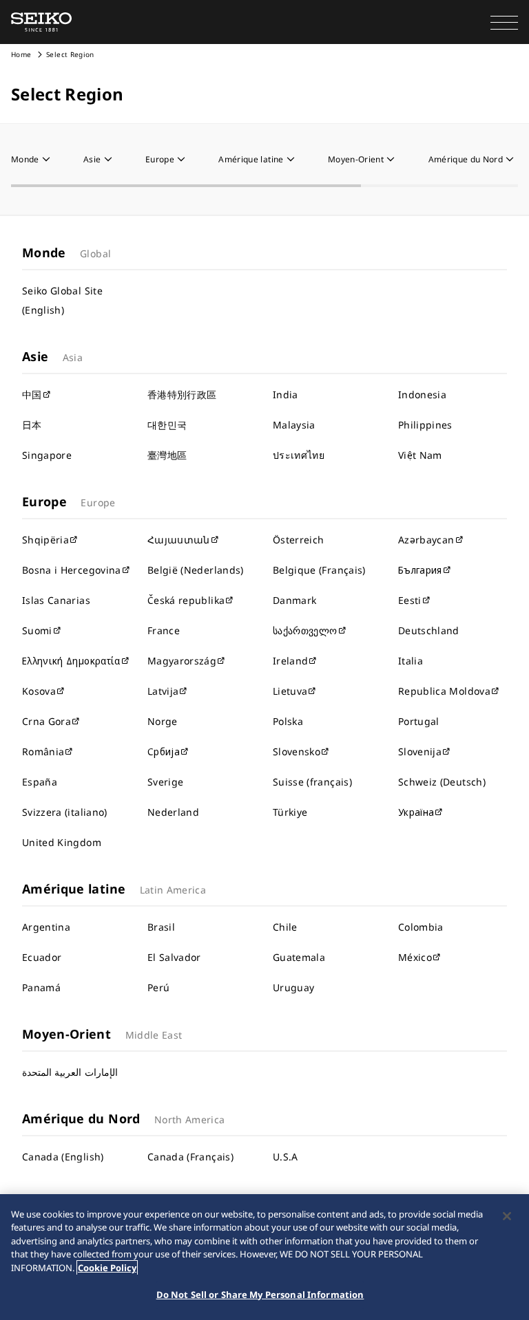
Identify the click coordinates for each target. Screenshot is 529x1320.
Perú (158, 987)
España (39, 781)
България (420, 569)
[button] (504, 22)
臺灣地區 (167, 455)
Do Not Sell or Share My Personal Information (260, 1294)
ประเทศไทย (298, 455)
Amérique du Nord (466, 159)
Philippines (425, 424)
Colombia (421, 926)
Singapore (47, 455)
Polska (288, 721)
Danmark (294, 600)
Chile (285, 926)
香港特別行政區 (181, 394)
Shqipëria (45, 539)
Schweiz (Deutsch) (442, 781)
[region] (264, 1257)
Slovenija (420, 751)
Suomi (37, 630)
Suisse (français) (312, 781)
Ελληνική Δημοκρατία (71, 660)
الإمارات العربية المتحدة (70, 1072)
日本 (32, 424)
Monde (25, 159)
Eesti (410, 600)
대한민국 (167, 424)
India (285, 394)
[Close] (507, 1216)
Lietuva (290, 690)
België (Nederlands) (195, 569)
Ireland (290, 660)
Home (21, 54)
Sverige (165, 781)
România (43, 751)
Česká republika (186, 600)
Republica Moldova (444, 690)
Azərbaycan (426, 539)
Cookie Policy (107, 1268)
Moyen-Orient (356, 159)
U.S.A (285, 1156)
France (163, 630)
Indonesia (422, 394)
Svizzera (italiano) (64, 812)
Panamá (41, 987)
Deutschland (428, 630)
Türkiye (290, 812)
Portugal (418, 721)
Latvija (162, 690)
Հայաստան (178, 539)
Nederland (173, 812)
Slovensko (296, 751)
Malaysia (294, 424)
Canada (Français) (190, 1156)
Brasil (161, 926)
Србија (163, 751)
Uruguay (293, 987)
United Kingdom (61, 842)
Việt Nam (420, 455)
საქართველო (305, 630)
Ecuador (41, 957)
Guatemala (299, 957)
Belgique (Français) (319, 569)
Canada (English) (63, 1156)
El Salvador (174, 957)
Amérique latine (250, 159)
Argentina (46, 926)
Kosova (39, 690)
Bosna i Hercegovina (71, 569)
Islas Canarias (56, 600)
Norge (162, 721)
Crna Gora (46, 721)
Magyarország (181, 660)
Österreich (298, 539)
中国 (32, 394)
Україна (416, 812)
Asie (92, 159)
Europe (159, 159)
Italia (410, 660)
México (415, 957)
